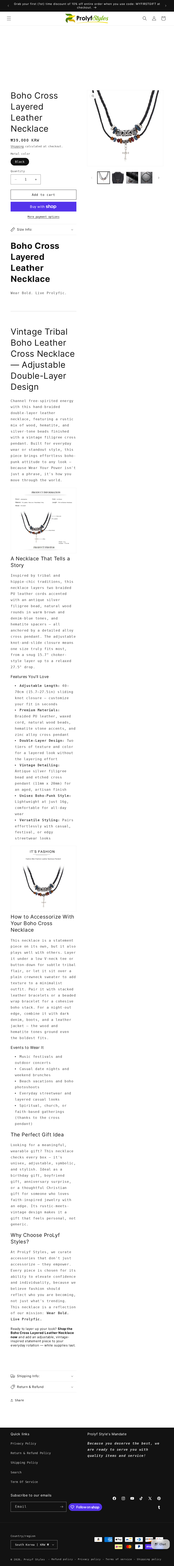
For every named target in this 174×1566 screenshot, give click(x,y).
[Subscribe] (61, 1507)
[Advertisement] (87, 57)
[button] (9, 18)
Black (20, 161)
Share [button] (19, 1400)
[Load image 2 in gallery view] (118, 178)
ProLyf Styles (34, 1559)
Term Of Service (24, 1482)
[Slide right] (158, 177)
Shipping (17, 146)
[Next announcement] (165, 5)
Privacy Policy (23, 1443)
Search (16, 1472)
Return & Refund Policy (31, 1453)
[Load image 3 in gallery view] (132, 178)
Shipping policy (149, 1559)
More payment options (43, 216)
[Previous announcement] (8, 5)
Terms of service (119, 1559)
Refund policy (62, 1559)
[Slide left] (91, 177)
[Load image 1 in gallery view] (103, 178)
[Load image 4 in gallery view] (146, 178)
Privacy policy (89, 1559)
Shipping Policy (24, 1462)
